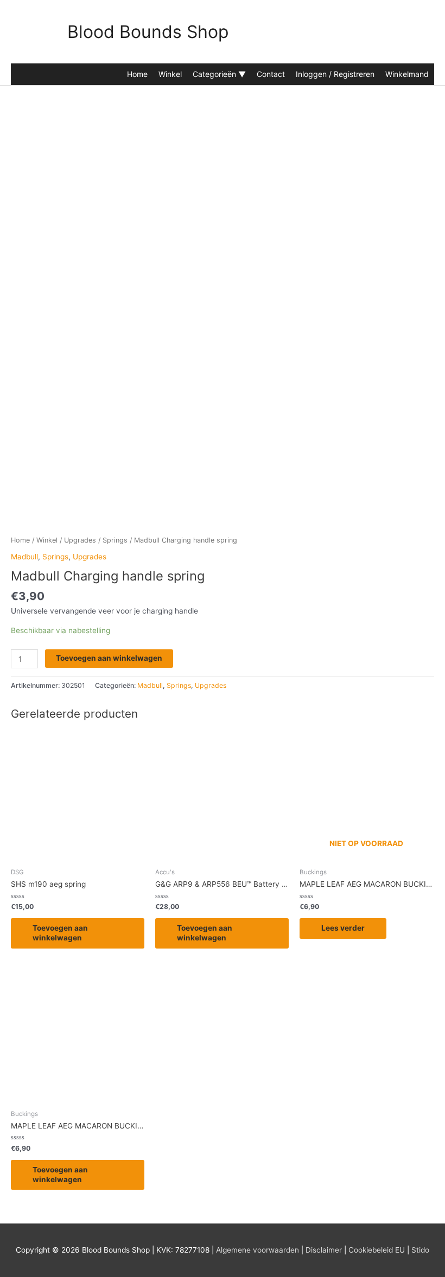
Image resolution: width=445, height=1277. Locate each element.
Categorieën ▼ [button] (219, 74)
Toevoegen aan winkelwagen (109, 658)
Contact (271, 74)
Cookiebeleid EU (376, 1250)
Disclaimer (324, 1250)
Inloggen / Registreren (335, 74)
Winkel (170, 74)
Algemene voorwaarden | (259, 1250)
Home (137, 74)
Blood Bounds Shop (147, 31)
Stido (420, 1250)
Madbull (24, 556)
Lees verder (343, 928)
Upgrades (80, 540)
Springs (115, 540)
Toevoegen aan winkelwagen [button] (60, 933)
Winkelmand (407, 74)
